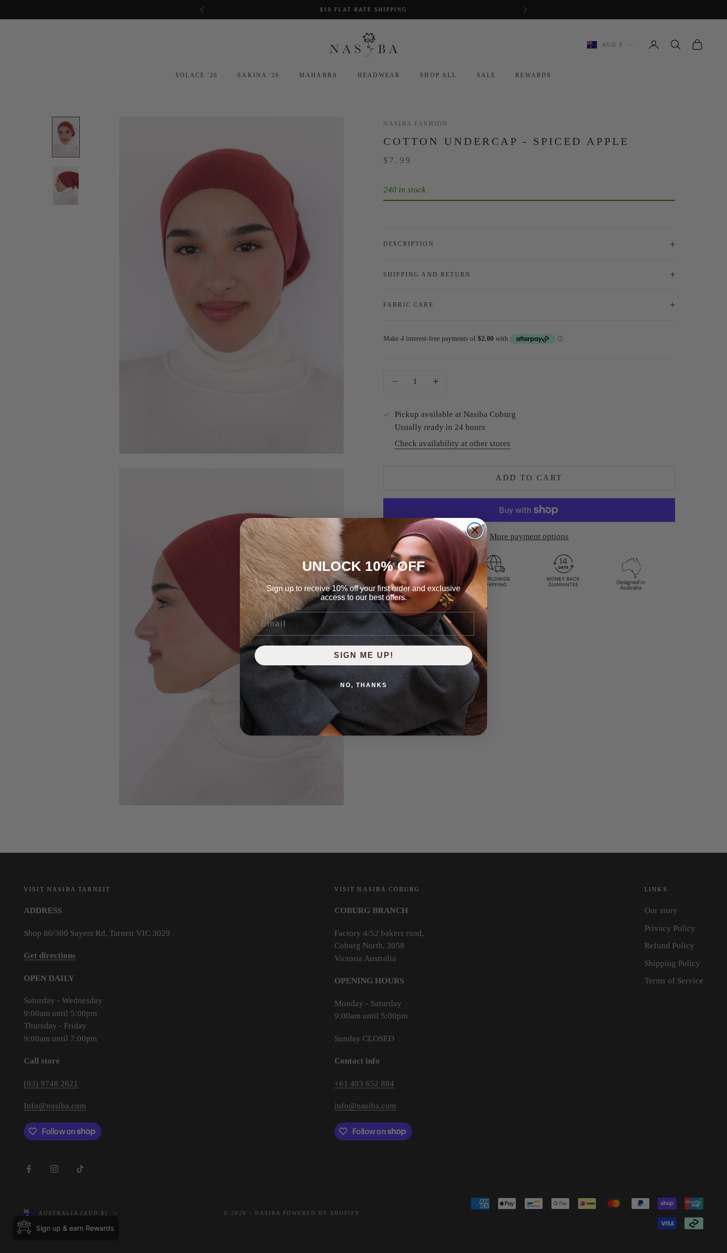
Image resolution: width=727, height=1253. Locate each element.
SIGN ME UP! (364, 655)
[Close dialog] (474, 530)
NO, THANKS (363, 685)
